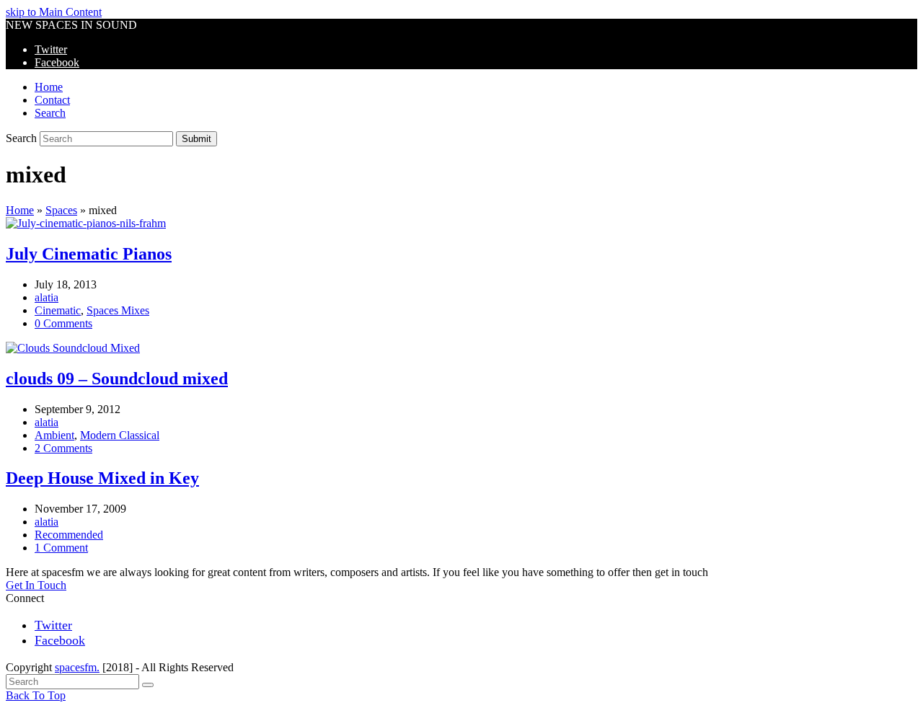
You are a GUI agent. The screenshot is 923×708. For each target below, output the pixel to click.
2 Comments (63, 448)
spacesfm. (77, 667)
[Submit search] (148, 685)
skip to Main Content (54, 12)
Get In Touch (36, 585)
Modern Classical (119, 435)
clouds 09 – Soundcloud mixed (117, 378)
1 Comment (61, 547)
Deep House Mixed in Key (102, 478)
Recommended (69, 534)
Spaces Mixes (118, 310)
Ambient (54, 435)
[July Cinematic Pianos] (86, 223)
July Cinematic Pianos (89, 253)
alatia (46, 297)
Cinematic (58, 310)
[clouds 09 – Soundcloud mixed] (73, 348)
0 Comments (63, 323)
